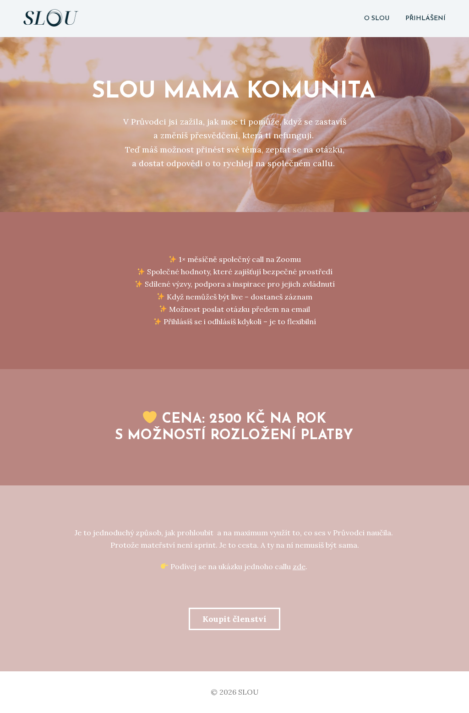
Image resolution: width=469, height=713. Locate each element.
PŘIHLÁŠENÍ (425, 18)
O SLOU (376, 18)
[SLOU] (50, 18)
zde (299, 566)
